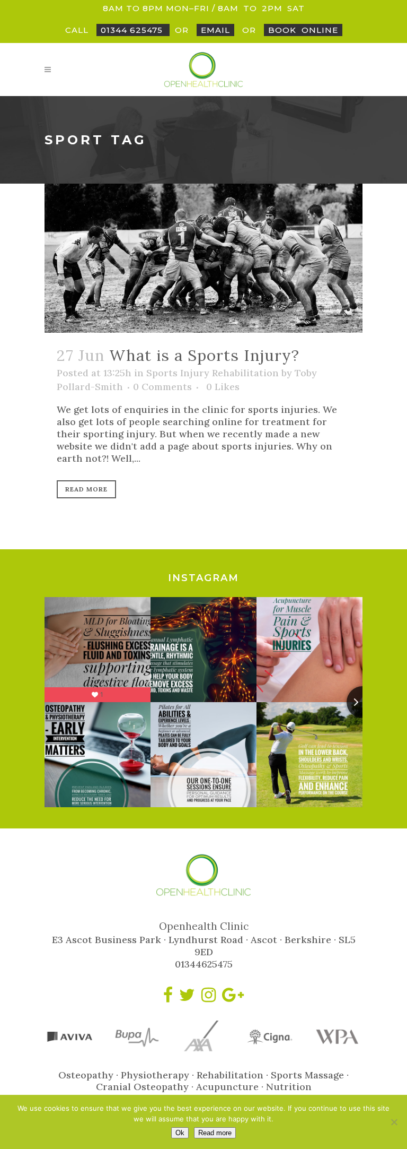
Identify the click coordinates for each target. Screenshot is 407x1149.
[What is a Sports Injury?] (203, 258)
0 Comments (162, 387)
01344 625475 (133, 30)
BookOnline (303, 30)
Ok (179, 1133)
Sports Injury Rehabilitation (212, 373)
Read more (215, 1133)
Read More (86, 489)
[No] (393, 1122)
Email (215, 30)
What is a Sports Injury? (204, 355)
